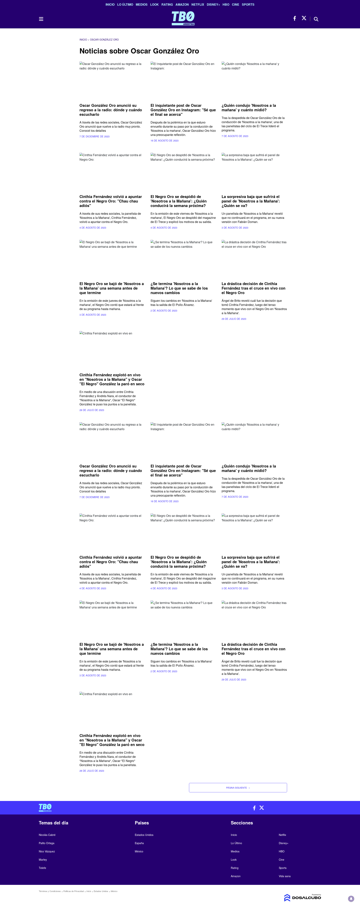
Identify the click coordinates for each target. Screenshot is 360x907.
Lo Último (125, 4)
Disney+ (213, 4)
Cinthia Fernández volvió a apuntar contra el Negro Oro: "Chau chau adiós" (111, 201)
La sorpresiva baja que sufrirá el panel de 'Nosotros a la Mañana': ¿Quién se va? (251, 201)
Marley (43, 859)
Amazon (182, 4)
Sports (248, 4)
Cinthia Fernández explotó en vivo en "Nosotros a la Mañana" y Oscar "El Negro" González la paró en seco (112, 379)
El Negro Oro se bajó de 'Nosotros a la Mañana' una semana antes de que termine (112, 288)
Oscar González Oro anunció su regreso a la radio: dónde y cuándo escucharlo (111, 109)
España (139, 843)
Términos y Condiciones (50, 891)
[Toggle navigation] (41, 19)
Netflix (197, 4)
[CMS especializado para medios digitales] (288, 898)
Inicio (110, 4)
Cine (235, 4)
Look (154, 4)
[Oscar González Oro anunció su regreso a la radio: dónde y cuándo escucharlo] (112, 80)
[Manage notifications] (351, 899)
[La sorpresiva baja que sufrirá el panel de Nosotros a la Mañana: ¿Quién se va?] (254, 171)
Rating (167, 4)
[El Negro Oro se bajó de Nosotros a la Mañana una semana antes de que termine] (112, 258)
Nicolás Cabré (47, 835)
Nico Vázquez (47, 851)
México (139, 851)
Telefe (42, 868)
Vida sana (285, 876)
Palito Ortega (46, 843)
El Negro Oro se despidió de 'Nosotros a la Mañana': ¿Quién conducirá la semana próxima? (179, 201)
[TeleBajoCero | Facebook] (295, 18)
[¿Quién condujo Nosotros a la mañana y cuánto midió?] (254, 80)
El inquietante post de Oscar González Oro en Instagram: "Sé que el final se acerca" (183, 109)
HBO (226, 4)
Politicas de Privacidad (73, 891)
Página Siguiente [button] (238, 787)
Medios (142, 4)
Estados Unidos (144, 835)
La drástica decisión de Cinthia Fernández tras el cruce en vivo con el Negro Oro (253, 288)
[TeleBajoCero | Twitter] (304, 18)
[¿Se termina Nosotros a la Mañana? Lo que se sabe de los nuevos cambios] (183, 258)
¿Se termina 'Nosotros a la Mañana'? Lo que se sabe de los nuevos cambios (179, 288)
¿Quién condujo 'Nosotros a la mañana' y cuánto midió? (249, 107)
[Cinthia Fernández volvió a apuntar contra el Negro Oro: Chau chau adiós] (112, 171)
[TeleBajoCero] (108, 808)
